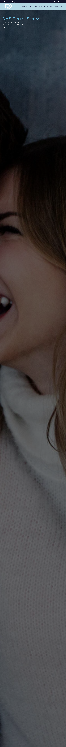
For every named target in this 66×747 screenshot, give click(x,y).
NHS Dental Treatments (48, 6)
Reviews (56, 6)
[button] (54, 2)
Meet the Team (24, 6)
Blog (61, 6)
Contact (31, 6)
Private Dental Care (38, 6)
